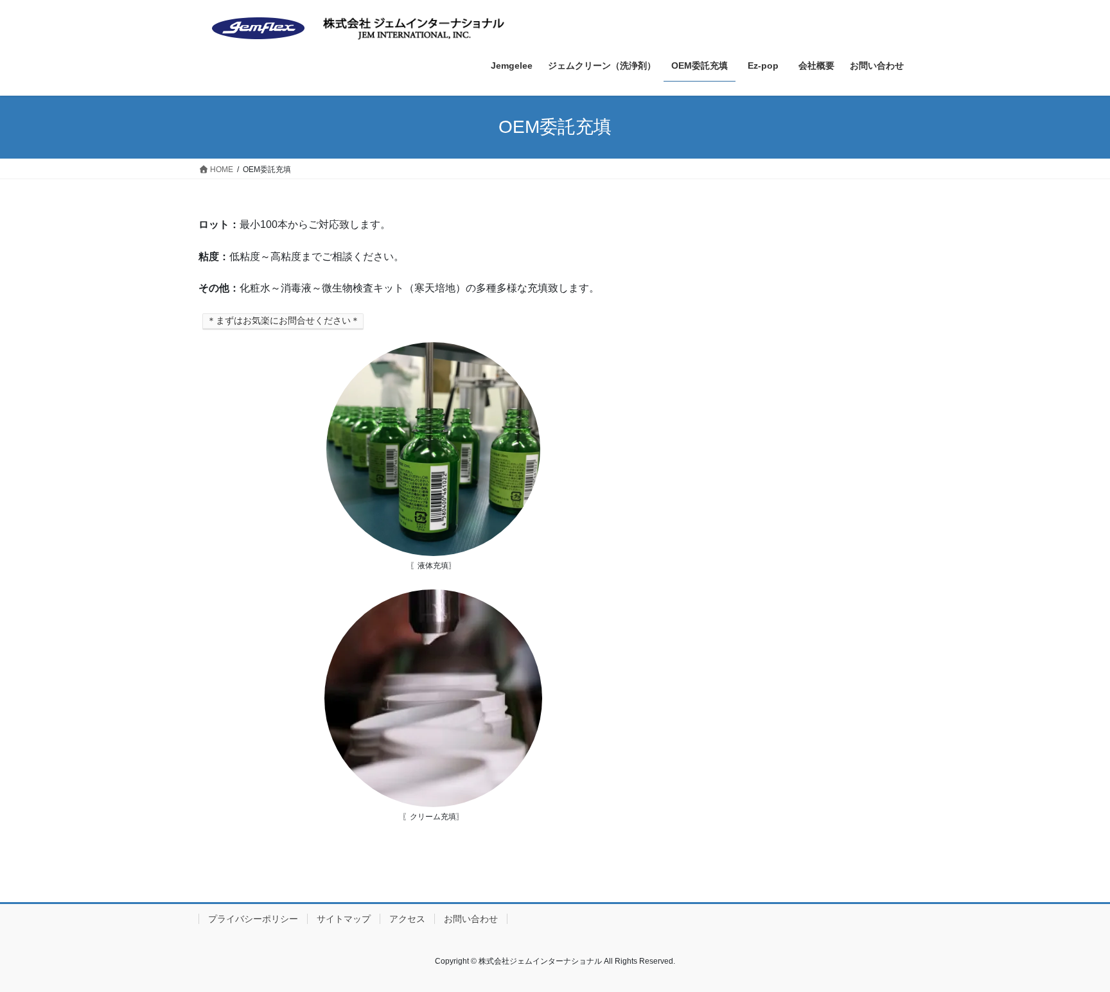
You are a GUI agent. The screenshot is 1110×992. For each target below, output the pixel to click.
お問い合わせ (471, 919)
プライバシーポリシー (253, 919)
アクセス (407, 919)
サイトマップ (344, 919)
